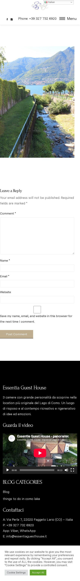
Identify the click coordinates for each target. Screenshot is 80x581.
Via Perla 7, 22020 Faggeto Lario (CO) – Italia (40, 519)
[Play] (7, 470)
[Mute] (66, 470)
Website (5, 292)
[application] (40, 453)
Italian (51, 2)
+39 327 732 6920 (20, 525)
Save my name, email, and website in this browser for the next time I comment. (36, 318)
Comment (8, 213)
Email (4, 276)
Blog (6, 492)
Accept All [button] (38, 572)
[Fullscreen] (72, 470)
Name (5, 260)
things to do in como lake (21, 499)
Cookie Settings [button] (16, 572)
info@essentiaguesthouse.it (26, 536)
